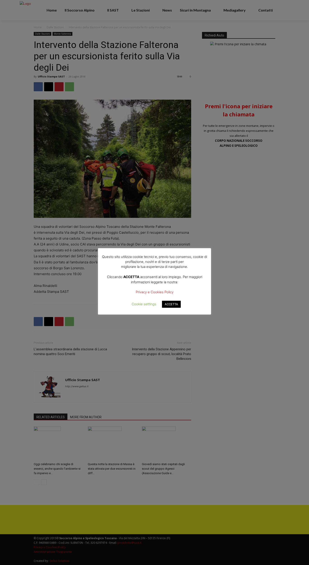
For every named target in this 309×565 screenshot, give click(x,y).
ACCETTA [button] (171, 304)
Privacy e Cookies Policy (155, 292)
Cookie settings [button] (144, 304)
